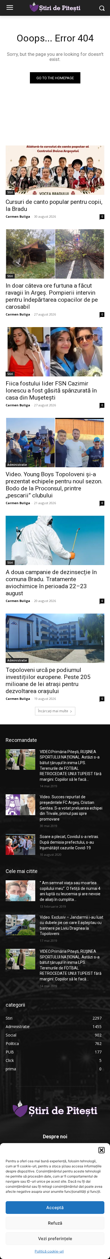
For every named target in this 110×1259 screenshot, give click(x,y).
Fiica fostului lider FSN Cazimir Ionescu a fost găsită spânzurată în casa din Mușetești (51, 390)
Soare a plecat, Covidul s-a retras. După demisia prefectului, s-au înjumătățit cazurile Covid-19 (69, 842)
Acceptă (55, 1207)
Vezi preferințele (55, 1238)
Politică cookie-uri (49, 1251)
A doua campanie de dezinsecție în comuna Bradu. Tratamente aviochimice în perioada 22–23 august (51, 583)
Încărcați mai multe (53, 711)
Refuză (55, 1223)
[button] (101, 1150)
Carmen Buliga (18, 216)
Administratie (17, 465)
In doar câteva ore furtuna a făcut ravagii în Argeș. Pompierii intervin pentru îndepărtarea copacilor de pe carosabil (52, 296)
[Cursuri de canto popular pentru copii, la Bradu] (55, 170)
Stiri (10, 192)
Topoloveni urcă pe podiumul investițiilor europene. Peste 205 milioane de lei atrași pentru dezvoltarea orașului (48, 680)
